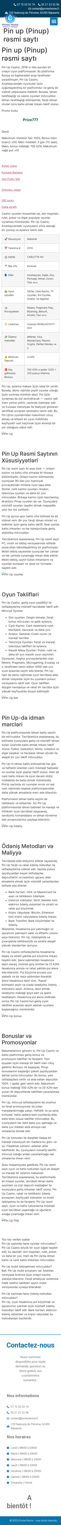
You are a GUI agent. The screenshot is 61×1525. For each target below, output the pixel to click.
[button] (54, 21)
